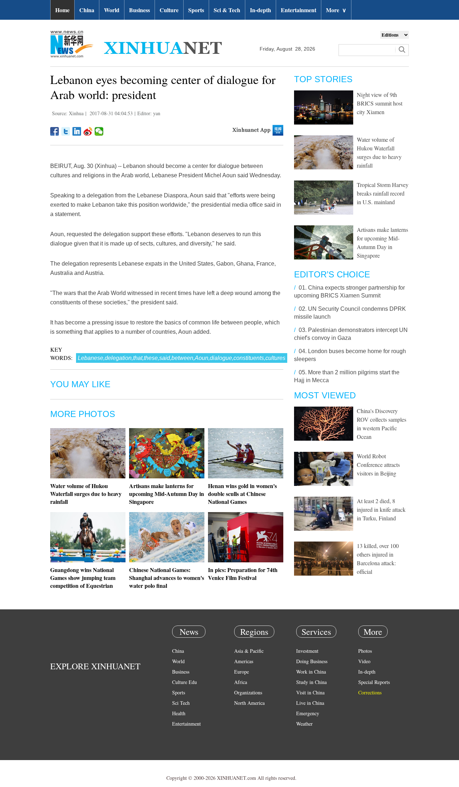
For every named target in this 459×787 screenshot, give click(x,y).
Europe (241, 671)
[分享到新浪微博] (88, 131)
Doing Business (311, 661)
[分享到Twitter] (65, 131)
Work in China (311, 671)
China (86, 10)
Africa (240, 682)
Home (62, 10)
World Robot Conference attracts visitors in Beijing (378, 464)
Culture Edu (184, 682)
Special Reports (374, 682)
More (336, 10)
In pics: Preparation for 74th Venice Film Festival (243, 574)
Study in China (311, 682)
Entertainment (298, 10)
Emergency (307, 713)
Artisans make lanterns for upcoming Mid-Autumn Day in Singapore (166, 494)
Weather (304, 723)
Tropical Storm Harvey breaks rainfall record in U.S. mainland (382, 193)
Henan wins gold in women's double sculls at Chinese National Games (242, 494)
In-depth (260, 10)
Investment (307, 650)
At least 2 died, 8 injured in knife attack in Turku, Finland (381, 509)
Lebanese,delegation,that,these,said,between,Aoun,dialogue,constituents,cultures (181, 358)
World (111, 10)
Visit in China (310, 692)
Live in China (310, 702)
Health (178, 713)
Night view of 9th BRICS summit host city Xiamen (379, 103)
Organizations (248, 692)
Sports (196, 10)
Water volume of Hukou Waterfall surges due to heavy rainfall (86, 494)
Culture (169, 10)
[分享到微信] (99, 131)
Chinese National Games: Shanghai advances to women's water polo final (166, 578)
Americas (243, 661)
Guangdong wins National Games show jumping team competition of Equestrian (82, 578)
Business (139, 10)
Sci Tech (181, 702)
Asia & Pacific (249, 650)
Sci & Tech (227, 10)
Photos (365, 650)
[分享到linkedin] (76, 131)
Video (364, 661)
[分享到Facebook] (54, 131)
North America (249, 702)
